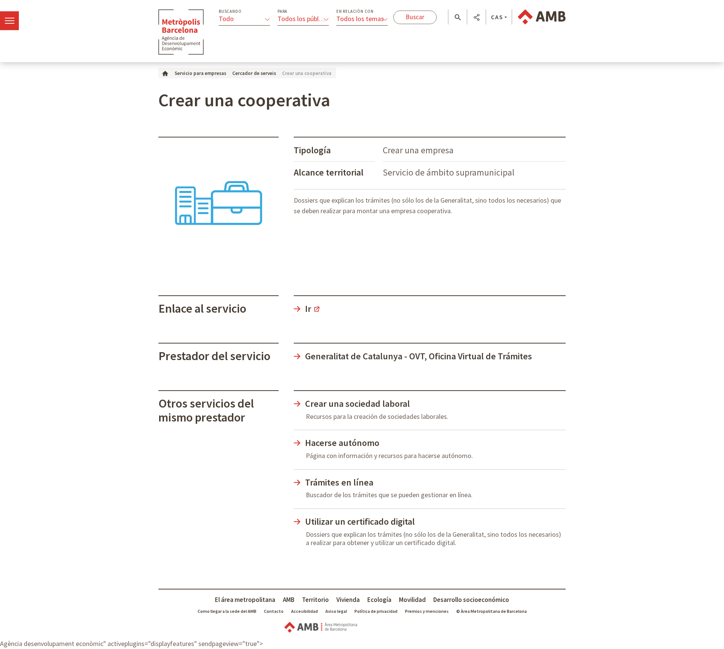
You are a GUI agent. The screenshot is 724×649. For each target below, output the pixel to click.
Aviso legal (336, 611)
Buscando (230, 11)
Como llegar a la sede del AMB (227, 611)
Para (282, 11)
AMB (289, 600)
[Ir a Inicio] (165, 73)
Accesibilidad (304, 611)
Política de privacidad (375, 611)
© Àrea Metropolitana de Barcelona (491, 611)
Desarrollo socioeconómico (471, 600)
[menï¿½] (9, 20)
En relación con (355, 11)
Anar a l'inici (181, 32)
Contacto (274, 611)
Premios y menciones (427, 611)
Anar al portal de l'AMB (542, 16)
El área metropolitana (245, 600)
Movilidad (412, 600)
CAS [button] (497, 17)
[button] (457, 17)
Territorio (315, 600)
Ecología (379, 600)
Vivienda (348, 600)
